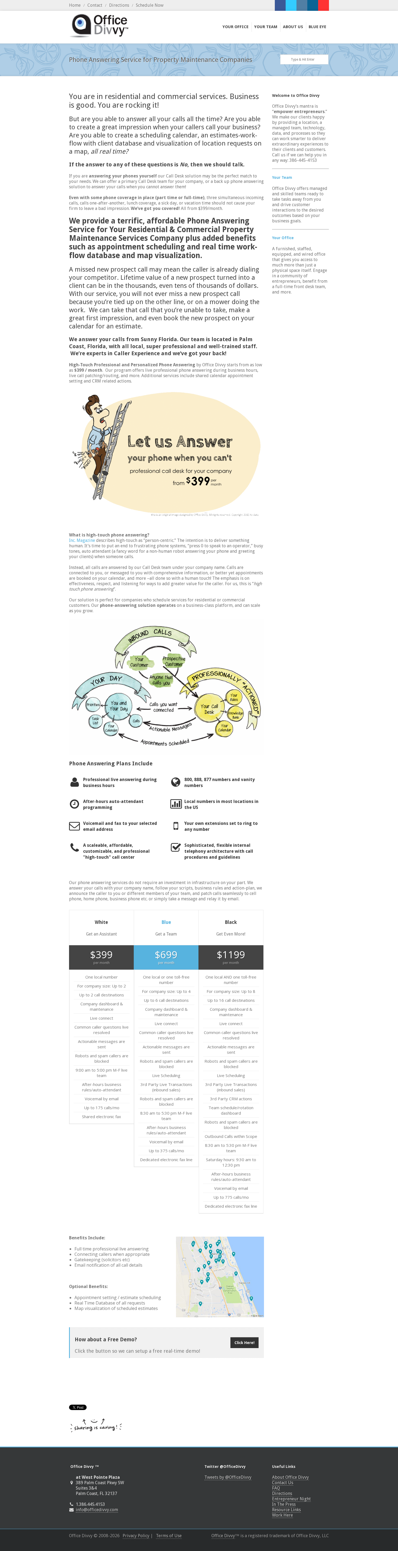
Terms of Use (169, 1535)
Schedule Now (150, 5)
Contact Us (282, 1482)
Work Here (282, 1515)
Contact (94, 5)
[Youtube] (323, 5)
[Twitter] (291, 5)
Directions (119, 5)
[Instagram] (301, 5)
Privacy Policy (136, 1535)
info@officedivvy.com (97, 1509)
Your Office (283, 238)
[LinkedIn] (312, 5)
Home (75, 5)
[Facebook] (280, 5)
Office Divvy (223, 1535)
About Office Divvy (290, 1477)
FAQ (276, 1488)
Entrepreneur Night (291, 1498)
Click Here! (244, 1343)
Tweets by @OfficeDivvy (228, 1477)
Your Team (282, 177)
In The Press (284, 1504)
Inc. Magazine (82, 540)
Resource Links (286, 1509)
